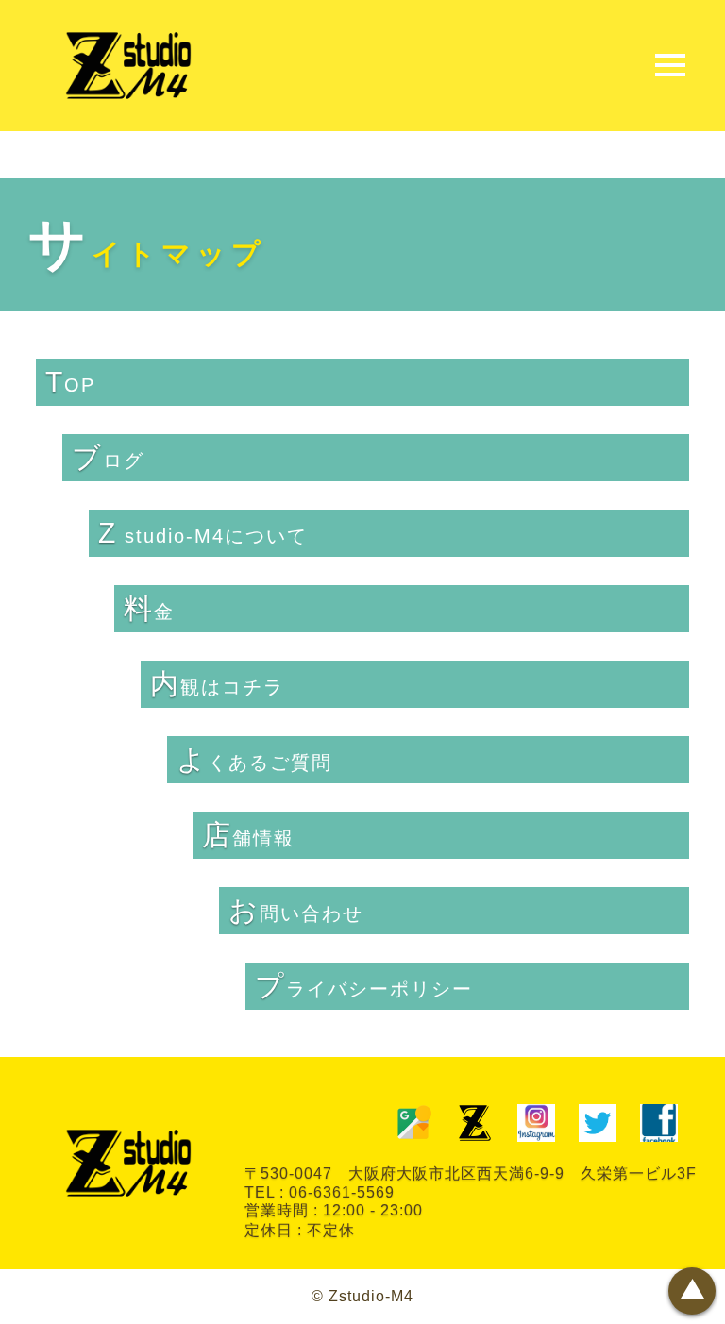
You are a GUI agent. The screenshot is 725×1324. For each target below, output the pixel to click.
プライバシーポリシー (364, 985)
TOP (70, 381)
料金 (149, 608)
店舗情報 (248, 834)
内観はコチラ (217, 683)
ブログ (108, 457)
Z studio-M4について (203, 532)
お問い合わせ (295, 910)
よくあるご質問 (254, 759)
